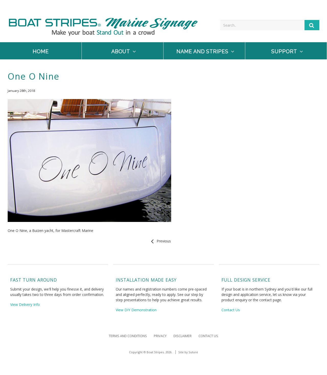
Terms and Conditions (128, 336)
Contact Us (230, 309)
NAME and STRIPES (203, 52)
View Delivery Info (25, 304)
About (120, 52)
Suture (193, 352)
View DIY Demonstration (136, 309)
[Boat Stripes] (103, 34)
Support (284, 52)
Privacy (160, 336)
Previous (163, 241)
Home (41, 52)
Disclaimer (182, 336)
